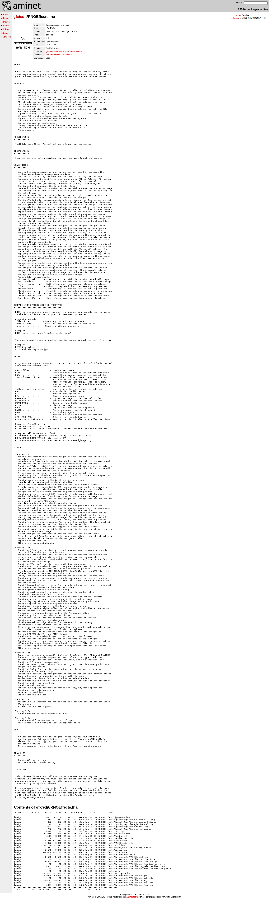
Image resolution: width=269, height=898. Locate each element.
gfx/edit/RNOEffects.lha (57, 51)
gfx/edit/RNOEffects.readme (59, 55)
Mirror (238, 15)
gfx (16, 16)
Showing (237, 18)
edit (23, 16)
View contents (75, 51)
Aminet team (132, 897)
